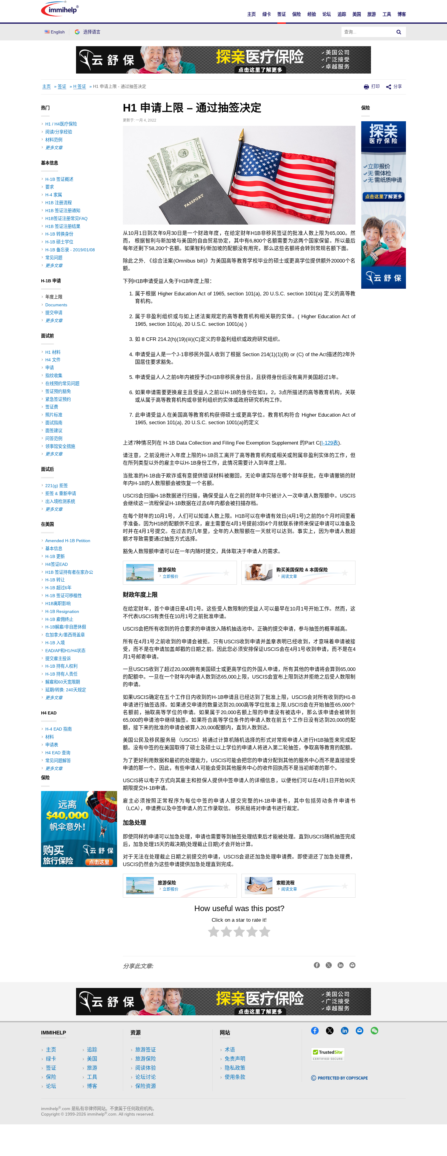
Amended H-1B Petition (67, 540)
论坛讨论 (145, 1077)
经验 (311, 14)
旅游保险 (145, 1059)
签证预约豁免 (58, 391)
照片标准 (53, 414)
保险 (296, 14)
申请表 (51, 744)
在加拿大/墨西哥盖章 (65, 634)
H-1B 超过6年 (58, 587)
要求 (49, 186)
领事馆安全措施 (60, 446)
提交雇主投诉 (58, 658)
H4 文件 (53, 359)
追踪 (342, 14)
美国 (356, 14)
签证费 (51, 406)
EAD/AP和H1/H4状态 (65, 650)
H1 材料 (53, 352)
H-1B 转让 (55, 579)
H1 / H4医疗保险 (61, 124)
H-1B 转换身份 (59, 234)
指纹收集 (53, 375)
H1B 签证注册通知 (62, 210)
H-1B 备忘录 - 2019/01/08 (70, 249)
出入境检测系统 (60, 501)
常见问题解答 (58, 760)
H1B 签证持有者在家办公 (69, 572)
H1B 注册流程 (58, 202)
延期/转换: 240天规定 (65, 689)
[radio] (213, 933)
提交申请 (53, 312)
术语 (230, 1050)
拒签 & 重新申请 (60, 493)
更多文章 (53, 147)
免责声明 (235, 1059)
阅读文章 (289, 576)
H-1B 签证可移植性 (63, 595)
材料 (49, 737)
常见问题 (53, 257)
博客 (401, 14)
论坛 (326, 14)
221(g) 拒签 (56, 485)
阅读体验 (145, 1068)
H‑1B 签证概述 (59, 179)
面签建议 (53, 430)
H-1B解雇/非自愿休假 (65, 626)
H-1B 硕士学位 (59, 241)
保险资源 (145, 1086)
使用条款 (235, 1077)
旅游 (371, 14)
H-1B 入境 (55, 642)
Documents (56, 304)
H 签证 (79, 86)
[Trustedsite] (328, 1059)
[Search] (399, 32)
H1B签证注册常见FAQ (66, 218)
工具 (387, 14)
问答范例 (53, 438)
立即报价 (170, 576)
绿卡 (266, 14)
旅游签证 (145, 1050)
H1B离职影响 (58, 603)
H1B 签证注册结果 (62, 226)
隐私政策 (235, 1068)
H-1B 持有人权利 (61, 666)
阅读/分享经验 (58, 131)
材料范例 (53, 139)
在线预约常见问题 (62, 383)
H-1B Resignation (62, 611)
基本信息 (53, 548)
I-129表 (329, 443)
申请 (49, 367)
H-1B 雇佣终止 (59, 619)
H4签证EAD (56, 564)
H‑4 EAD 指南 (58, 729)
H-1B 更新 (55, 556)
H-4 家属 (53, 194)
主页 (251, 14)
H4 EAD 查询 (57, 752)
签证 (281, 14)
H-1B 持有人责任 (61, 674)
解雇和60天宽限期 (62, 681)
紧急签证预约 (58, 399)
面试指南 (53, 422)
